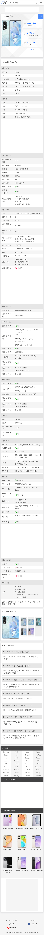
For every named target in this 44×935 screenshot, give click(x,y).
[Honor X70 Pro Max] (36, 863)
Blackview (6, 773)
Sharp (38, 773)
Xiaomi (38, 752)
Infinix (17, 764)
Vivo (38, 764)
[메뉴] (41, 2)
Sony (5, 767)
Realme (16, 761)
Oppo (6, 755)
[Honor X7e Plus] (36, 841)
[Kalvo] (4, 2)
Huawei (27, 752)
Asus (5, 761)
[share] (40, 16)
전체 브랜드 (13, 780)
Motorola (27, 755)
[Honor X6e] (22, 841)
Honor (27, 764)
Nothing (16, 776)
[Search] (37, 2)
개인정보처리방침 (12, 920)
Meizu (27, 761)
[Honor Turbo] (8, 841)
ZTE (6, 764)
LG (17, 755)
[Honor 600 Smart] (22, 863)
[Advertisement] (22, 9)
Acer (27, 767)
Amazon (38, 776)
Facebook (33, 924)
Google (27, 758)
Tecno (38, 758)
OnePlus (38, 755)
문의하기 (12, 924)
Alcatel (6, 776)
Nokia (16, 758)
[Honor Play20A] (8, 820)
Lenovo (6, 758)
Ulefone (16, 770)
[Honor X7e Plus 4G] (22, 820)
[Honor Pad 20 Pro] (36, 820)
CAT (16, 767)
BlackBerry (6, 770)
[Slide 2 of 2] (33, 49)
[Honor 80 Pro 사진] (11, 33)
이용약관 (32, 920)
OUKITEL (27, 770)
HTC (38, 761)
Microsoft (38, 767)
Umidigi (27, 776)
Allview (27, 773)
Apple (16, 752)
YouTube (13, 927)
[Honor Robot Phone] (8, 862)
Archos (38, 770)
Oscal (16, 773)
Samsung (6, 752)
